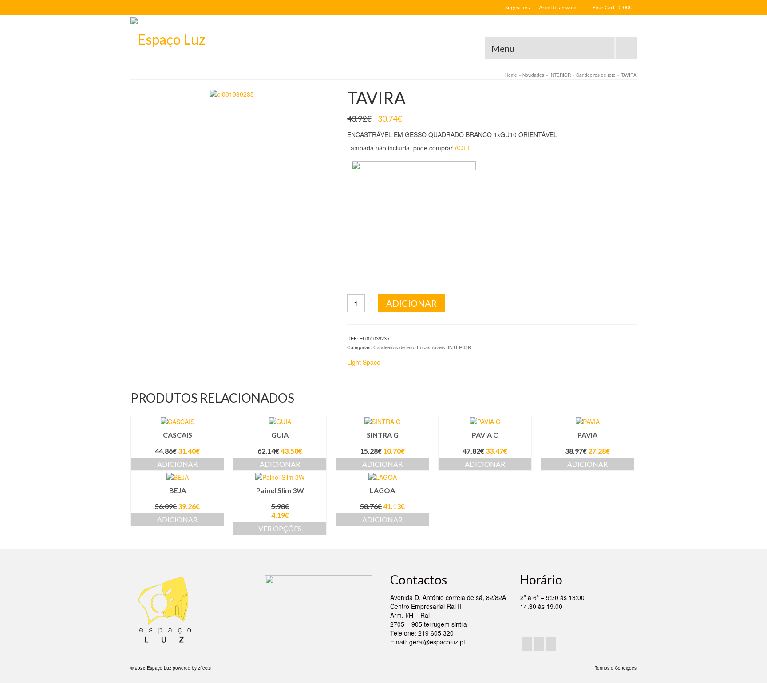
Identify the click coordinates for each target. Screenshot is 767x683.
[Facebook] (527, 644)
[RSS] (551, 644)
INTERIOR (459, 347)
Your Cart (612, 7)
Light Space (363, 362)
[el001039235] (232, 93)
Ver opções (279, 528)
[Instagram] (539, 644)
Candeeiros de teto (393, 347)
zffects (204, 668)
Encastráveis (431, 347)
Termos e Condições (616, 668)
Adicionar (411, 303)
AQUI (462, 147)
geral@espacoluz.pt (437, 641)
